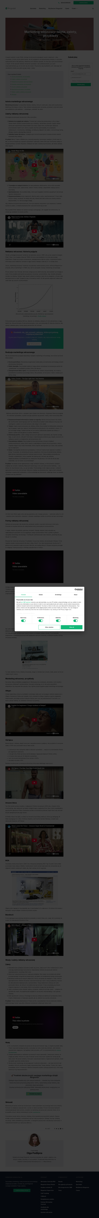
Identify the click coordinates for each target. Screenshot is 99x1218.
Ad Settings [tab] (58, 594)
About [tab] (75, 594)
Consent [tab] (23, 594)
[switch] (41, 621)
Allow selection (49, 627)
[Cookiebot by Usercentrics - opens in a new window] (76, 589)
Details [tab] (41, 594)
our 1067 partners (26, 602)
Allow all (71, 627)
